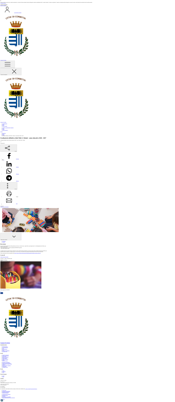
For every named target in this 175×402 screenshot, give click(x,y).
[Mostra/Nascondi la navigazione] (7, 64)
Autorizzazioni (4, 366)
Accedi (1, 131)
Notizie (3, 370)
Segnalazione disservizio (5, 392)
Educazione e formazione (5, 362)
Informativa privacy (5, 395)
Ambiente (3, 364)
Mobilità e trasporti (5, 360)
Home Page (4, 133)
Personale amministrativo (5, 350)
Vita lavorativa (4, 356)
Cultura (3, 129)
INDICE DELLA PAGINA (4, 239)
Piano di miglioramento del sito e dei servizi (8, 397)
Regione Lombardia (3, 5)
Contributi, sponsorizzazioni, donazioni (7, 127)
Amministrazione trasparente (6, 394)
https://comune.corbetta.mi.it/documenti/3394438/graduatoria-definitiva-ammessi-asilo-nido (27, 253)
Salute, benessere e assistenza (6, 365)
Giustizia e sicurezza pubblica (6, 363)
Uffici (3, 348)
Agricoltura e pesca (5, 367)
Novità (3, 134)
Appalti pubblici (4, 358)
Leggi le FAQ (4, 390)
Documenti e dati (4, 351)
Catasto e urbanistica (5, 359)
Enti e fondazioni (4, 349)
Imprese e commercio (5, 357)
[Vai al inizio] (0, 291)
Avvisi (3, 372)
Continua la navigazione (4, 4)
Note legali (3, 396)
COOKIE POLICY (3, 3)
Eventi (3, 128)
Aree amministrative (5, 347)
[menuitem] (10, 196)
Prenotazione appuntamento (6, 391)
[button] (2, 400)
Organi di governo (4, 346)
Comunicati (4, 371)
